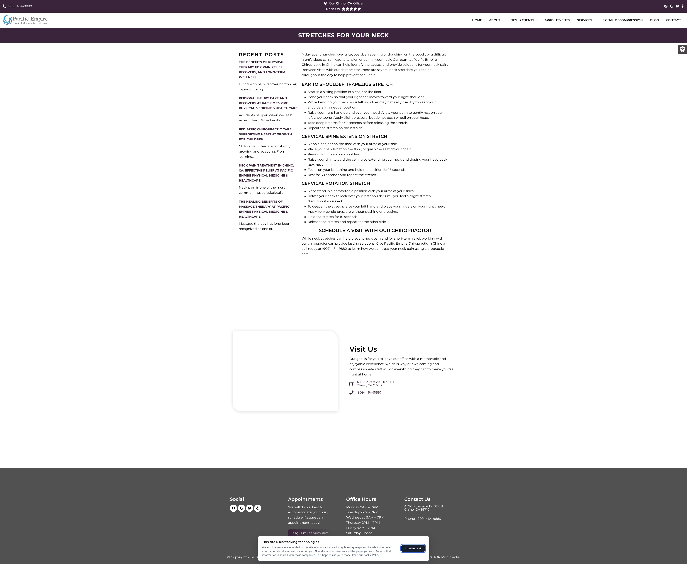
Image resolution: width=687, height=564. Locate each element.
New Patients (522, 20)
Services (584, 20)
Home (477, 20)
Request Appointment (310, 533)
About (494, 20)
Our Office (345, 3)
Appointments (557, 20)
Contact (673, 20)
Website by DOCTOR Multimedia (433, 557)
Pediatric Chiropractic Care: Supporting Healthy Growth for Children (265, 134)
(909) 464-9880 (19, 6)
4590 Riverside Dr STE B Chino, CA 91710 (376, 383)
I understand (413, 548)
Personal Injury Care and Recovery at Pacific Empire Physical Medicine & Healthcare (268, 103)
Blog (654, 20)
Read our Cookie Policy (365, 555)
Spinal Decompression (623, 20)
